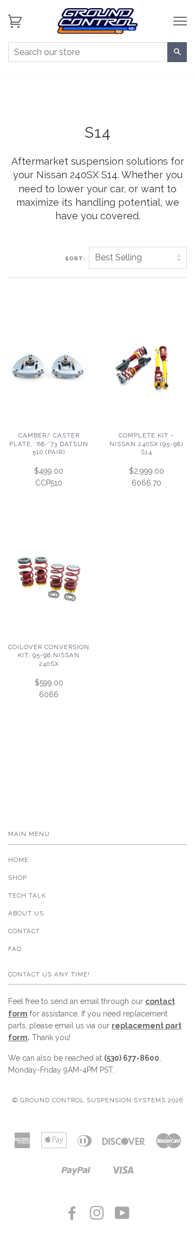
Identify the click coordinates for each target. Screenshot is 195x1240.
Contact (24, 931)
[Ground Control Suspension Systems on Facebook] (72, 1216)
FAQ (15, 949)
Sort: (76, 258)
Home (18, 860)
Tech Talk (27, 895)
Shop (17, 877)
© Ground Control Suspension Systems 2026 (97, 1100)
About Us (26, 913)
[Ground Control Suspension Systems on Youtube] (122, 1216)
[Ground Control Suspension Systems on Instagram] (97, 1216)
